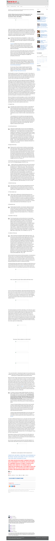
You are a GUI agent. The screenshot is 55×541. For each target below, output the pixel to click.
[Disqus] (21, 503)
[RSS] (9, 486)
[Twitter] (11, 486)
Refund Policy (16, 537)
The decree (12, 43)
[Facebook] (13, 486)
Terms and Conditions (21, 537)
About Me (8, 6)
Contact (21, 6)
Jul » (39, 63)
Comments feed (38, 69)
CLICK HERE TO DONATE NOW (16, 478)
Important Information (13, 6)
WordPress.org (38, 70)
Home (12, 9)
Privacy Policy (9, 537)
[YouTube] (14, 486)
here (22, 386)
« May (37, 63)
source (24, 70)
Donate (18, 6)
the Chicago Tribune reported (18, 70)
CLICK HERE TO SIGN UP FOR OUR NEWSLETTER (14, 484)
